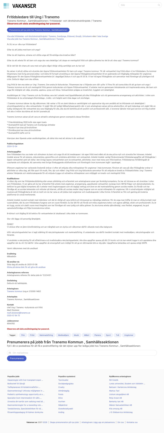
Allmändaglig (63, 391)
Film (23, 335)
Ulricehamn (87, 36)
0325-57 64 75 (13, 315)
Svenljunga (61, 36)
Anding (61, 412)
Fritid (32, 335)
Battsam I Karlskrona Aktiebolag (122, 387)
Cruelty (61, 387)
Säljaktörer (62, 405)
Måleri (86, 335)
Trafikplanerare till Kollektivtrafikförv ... (23, 387)
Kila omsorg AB (115, 408)
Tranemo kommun (14, 291)
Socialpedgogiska (65, 383)
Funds (60, 394)
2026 (45, 422)
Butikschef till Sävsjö (16, 383)
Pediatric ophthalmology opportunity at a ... (26, 394)
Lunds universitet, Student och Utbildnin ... (127, 383)
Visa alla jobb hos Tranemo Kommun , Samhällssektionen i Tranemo (35, 39)
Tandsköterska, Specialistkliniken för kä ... (25, 408)
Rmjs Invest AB (115, 398)
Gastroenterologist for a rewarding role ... (25, 405)
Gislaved (71, 36)
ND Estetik (113, 380)
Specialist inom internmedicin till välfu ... (24, 398)
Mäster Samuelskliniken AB (120, 405)
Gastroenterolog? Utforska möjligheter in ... (25, 391)
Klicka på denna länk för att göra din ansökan (26, 267)
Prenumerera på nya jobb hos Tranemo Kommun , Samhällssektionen (38, 30)
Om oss (120, 422)
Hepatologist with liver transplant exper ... (25, 380)
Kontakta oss (132, 422)
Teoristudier (63, 380)
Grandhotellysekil (65, 408)
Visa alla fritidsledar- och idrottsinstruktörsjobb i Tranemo (31, 36)
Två (117, 335)
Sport (108, 335)
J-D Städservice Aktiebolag (121, 412)
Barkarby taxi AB (116, 401)
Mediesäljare (63, 335)
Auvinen (61, 401)
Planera (97, 335)
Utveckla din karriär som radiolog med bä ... (26, 401)
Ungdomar (128, 335)
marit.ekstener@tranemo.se (18, 313)
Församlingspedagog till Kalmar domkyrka (25, 412)
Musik (76, 335)
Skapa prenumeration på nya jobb (64, 422)
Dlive (60, 398)
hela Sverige (103, 36)
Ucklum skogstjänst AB (119, 394)
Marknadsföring (46, 335)
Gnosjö (78, 36)
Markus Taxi (114, 391)
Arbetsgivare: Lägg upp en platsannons (98, 422)
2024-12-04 (12, 146)
